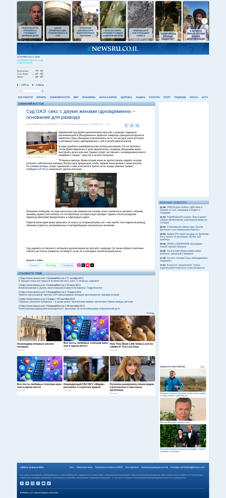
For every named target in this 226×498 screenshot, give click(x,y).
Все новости (25, 97)
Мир (76, 97)
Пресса (194, 97)
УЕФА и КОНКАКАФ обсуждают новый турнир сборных (181, 245)
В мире (51, 299)
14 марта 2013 (74, 292)
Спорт (166, 97)
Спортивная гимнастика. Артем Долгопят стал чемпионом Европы (181, 228)
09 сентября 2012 (66, 299)
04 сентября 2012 (76, 306)
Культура (154, 97)
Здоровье (126, 97)
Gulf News (42, 169)
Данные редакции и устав (154, 467)
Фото (205, 97)
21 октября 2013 (75, 278)
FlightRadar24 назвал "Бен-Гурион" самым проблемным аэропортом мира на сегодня (183, 220)
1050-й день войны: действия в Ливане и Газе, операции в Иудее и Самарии (181, 210)
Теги (71, 467)
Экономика (88, 97)
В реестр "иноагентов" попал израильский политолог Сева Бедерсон (182, 266)
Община (140, 97)
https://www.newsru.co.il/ (32, 278)
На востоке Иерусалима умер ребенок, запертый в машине (180, 252)
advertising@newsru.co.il (192, 467)
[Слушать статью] (140, 125)
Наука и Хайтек (108, 97)
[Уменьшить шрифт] (126, 125)
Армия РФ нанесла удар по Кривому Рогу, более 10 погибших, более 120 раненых (184, 237)
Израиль (41, 97)
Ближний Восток (60, 97)
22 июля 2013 (74, 285)
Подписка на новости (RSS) (109, 467)
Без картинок (132, 467)
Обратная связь (84, 467)
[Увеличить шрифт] (132, 125)
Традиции (180, 97)
